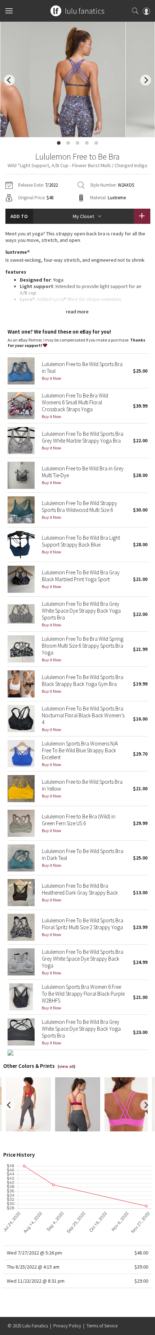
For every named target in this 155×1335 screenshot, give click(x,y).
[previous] (9, 80)
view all (66, 1066)
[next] (145, 80)
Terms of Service (102, 1326)
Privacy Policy (67, 1326)
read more (77, 311)
